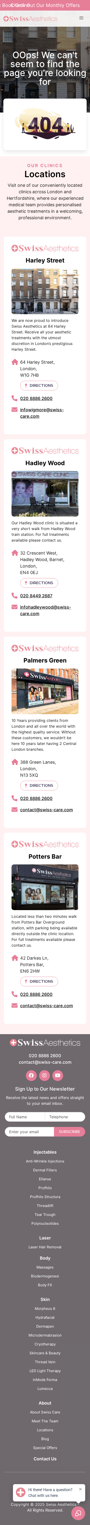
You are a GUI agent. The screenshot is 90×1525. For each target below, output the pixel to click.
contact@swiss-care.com (46, 809)
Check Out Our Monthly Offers (45, 5)
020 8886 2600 (36, 398)
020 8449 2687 (36, 595)
